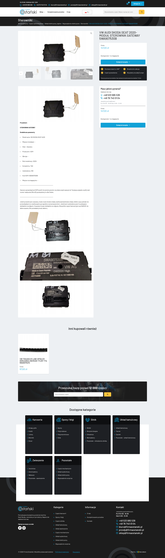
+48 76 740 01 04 (41, 5)
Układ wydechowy (64, 472)
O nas (89, 513)
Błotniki (31, 438)
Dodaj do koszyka (122, 62)
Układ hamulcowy (129, 419)
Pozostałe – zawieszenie (37, 478)
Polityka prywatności (62, 552)
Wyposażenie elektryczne (71, 23)
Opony (60, 428)
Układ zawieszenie (61, 529)
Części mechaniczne (64, 468)
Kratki (31, 431)
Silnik (93, 419)
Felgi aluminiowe (63, 434)
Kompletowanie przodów (95, 517)
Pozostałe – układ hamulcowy (125, 438)
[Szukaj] (141, 12)
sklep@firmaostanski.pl (99, 5)
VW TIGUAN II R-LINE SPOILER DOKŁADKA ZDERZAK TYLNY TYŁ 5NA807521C (33, 361)
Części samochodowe (36, 23)
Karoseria (37, 419)
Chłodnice (90, 434)
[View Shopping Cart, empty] (127, 3)
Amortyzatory (33, 472)
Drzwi (30, 441)
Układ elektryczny (63, 475)
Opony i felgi (68, 419)
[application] (44, 12)
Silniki (89, 428)
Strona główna (23, 23)
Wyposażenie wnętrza (65, 478)
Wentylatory (91, 438)
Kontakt (89, 521)
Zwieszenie (38, 460)
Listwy (31, 434)
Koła (59, 438)
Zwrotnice (32, 468)
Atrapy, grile (33, 428)
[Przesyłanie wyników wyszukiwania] (107, 394)
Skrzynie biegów (92, 431)
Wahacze (31, 475)
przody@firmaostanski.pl (79, 5)
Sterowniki (84, 23)
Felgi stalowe (62, 431)
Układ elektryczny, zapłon (53, 23)
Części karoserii (60, 513)
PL (88, 12)
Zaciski (118, 434)
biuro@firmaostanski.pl (59, 5)
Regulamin (76, 552)
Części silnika (59, 521)
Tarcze (118, 431)
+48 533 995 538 (27, 5)
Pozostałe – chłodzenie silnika (97, 441)
